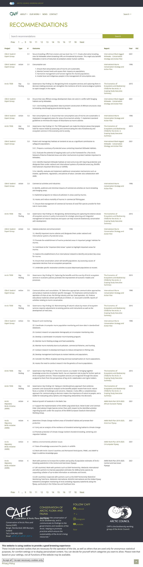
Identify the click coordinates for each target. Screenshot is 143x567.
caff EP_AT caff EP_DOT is (21, 536)
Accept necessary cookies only (28, 560)
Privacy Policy (8, 563)
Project (7, 48)
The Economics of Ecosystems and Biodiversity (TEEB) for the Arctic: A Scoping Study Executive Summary (114, 88)
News (44, 14)
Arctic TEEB (9, 84)
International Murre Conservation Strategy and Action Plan (114, 66)
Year (130, 48)
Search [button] (127, 14)
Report (106, 48)
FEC (137, 48)
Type (20, 48)
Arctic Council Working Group (30, 3)
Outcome (36, 48)
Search (118, 36)
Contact (53, 14)
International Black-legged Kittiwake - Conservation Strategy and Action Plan (114, 56)
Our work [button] (34, 14)
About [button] (23, 14)
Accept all (7, 560)
